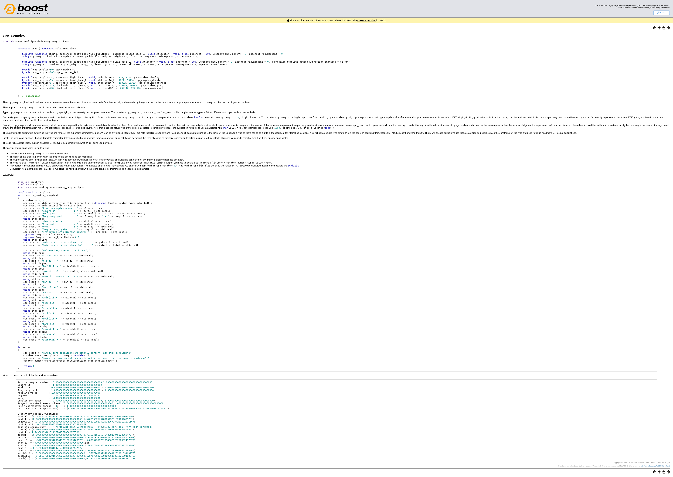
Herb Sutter (623, 8)
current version (366, 20)
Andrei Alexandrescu (640, 8)
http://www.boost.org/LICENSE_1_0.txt (655, 466)
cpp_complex (14, 35)
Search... (662, 12)
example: (8, 174)
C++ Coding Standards (660, 8)
